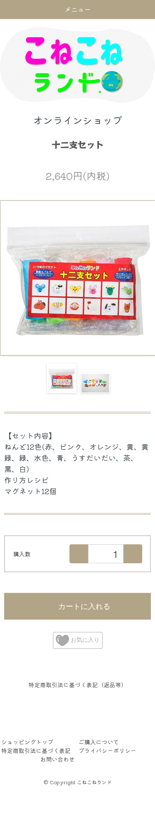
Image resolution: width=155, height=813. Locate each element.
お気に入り (84, 639)
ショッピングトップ (27, 742)
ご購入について (99, 742)
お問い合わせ (57, 759)
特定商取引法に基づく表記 (36, 750)
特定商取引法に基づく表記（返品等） (78, 685)
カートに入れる (84, 605)
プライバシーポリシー (107, 750)
